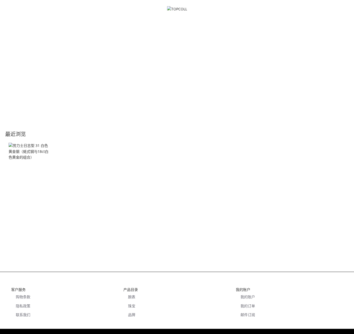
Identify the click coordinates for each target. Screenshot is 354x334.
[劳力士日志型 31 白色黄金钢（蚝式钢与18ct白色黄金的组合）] (30, 164)
